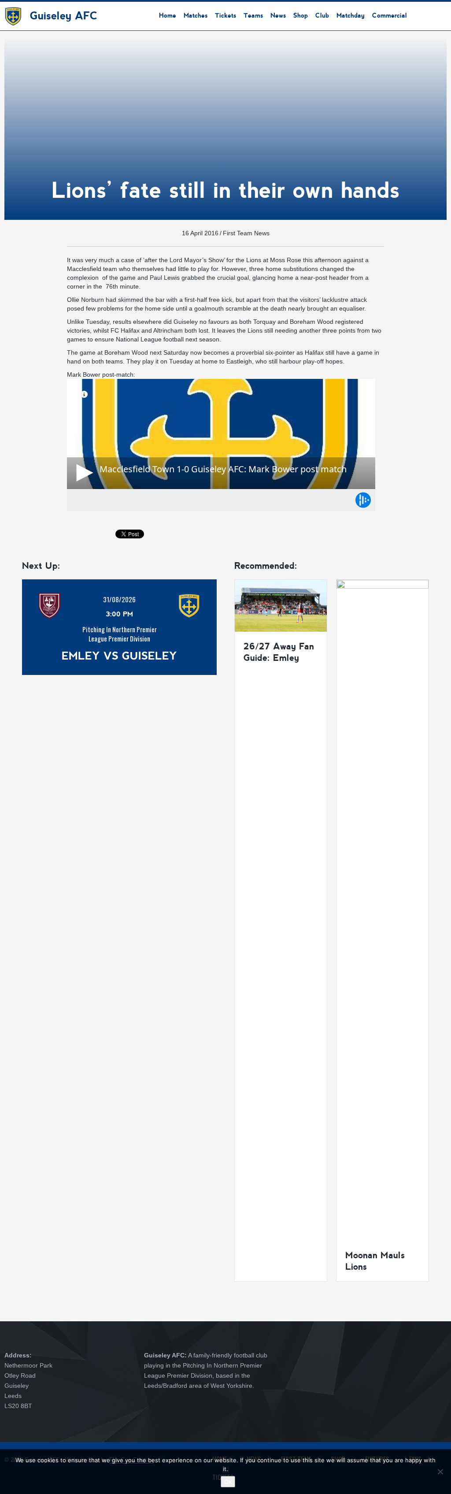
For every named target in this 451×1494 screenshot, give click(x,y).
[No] (440, 1471)
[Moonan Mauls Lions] (382, 909)
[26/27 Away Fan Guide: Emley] (281, 605)
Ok (228, 1481)
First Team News (246, 233)
